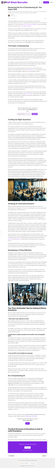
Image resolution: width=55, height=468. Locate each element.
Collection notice (34, 460)
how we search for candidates (30, 24)
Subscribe (46, 2)
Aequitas (18, 239)
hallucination (30, 70)
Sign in (51, 2)
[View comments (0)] (12, 18)
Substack (22, 465)
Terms (29, 460)
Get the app (33, 463)
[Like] (9, 18)
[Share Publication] (42, 2)
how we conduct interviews (25, 26)
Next (44, 455)
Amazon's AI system (27, 93)
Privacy (26, 460)
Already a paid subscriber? (28, 450)
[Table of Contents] (1, 234)
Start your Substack (24, 463)
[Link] (6, 46)
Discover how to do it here (31, 416)
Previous (12, 455)
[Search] (39, 2)
